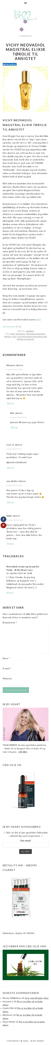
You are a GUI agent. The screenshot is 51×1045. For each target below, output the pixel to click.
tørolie (7, 336)
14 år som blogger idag (36, 998)
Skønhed (30, 331)
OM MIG (22, 752)
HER (38, 319)
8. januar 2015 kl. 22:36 (14, 369)
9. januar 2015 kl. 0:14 (14, 449)
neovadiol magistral (35, 334)
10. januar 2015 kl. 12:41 (14, 520)
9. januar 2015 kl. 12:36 (14, 485)
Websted (7, 678)
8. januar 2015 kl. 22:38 (18, 417)
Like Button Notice (9, 327)
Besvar (10, 403)
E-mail (7, 668)
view (18, 327)
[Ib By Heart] (25, 22)
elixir (12, 334)
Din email (25, 840)
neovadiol (21, 334)
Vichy (14, 336)
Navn (6, 658)
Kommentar (10, 622)
